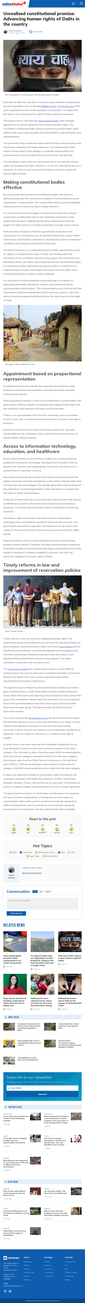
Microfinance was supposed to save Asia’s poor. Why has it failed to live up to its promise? (16, 1163)
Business (27, 1280)
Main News (28, 1262)
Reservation (66, 646)
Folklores (47, 1265)
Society (26, 1269)
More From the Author (32, 873)
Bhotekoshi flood (51, 856)
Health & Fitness (71, 1272)
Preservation (49, 1272)
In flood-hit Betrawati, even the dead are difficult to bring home (16, 1213)
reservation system (18, 669)
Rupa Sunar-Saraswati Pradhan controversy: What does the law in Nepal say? (14, 1002)
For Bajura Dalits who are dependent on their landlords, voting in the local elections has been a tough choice (42, 961)
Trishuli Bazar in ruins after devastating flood (28, 1059)
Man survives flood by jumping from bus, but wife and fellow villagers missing (56, 1213)
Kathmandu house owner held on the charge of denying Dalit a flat (69, 1002)
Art (66, 1265)
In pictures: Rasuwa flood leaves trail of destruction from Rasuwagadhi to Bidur (29, 1027)
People (67, 1280)
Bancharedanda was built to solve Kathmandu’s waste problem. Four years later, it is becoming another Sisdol (56, 1119)
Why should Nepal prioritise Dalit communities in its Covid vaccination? (12, 959)
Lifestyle (27, 1276)
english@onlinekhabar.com (13, 1286)
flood (62, 852)
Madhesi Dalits (48, 106)
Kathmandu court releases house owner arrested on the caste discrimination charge (41, 1002)
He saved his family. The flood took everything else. (56, 1192)
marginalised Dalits (48, 120)
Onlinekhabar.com (10, 1270)
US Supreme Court (38, 718)
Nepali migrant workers (46, 852)
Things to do (49, 1276)
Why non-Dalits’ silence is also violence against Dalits (69, 958)
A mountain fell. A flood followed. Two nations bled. (68, 1026)
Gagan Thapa (34, 856)
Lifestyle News (70, 1262)
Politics (26, 1265)
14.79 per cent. (66, 106)
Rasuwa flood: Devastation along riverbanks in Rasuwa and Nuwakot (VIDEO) (69, 1044)
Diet (66, 1269)
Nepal (14, 852)
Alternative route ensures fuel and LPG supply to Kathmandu (14, 1233)
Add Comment (16, 913)
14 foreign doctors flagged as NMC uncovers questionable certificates (15, 1140)
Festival (47, 1262)
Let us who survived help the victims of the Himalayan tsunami (15, 1118)
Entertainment (29, 1272)
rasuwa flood (27, 852)
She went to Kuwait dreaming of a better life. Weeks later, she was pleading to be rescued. (55, 1141)
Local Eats (48, 1269)
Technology (69, 1276)
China (73, 852)
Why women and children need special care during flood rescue (14, 1193)
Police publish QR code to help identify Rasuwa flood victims (29, 1043)
